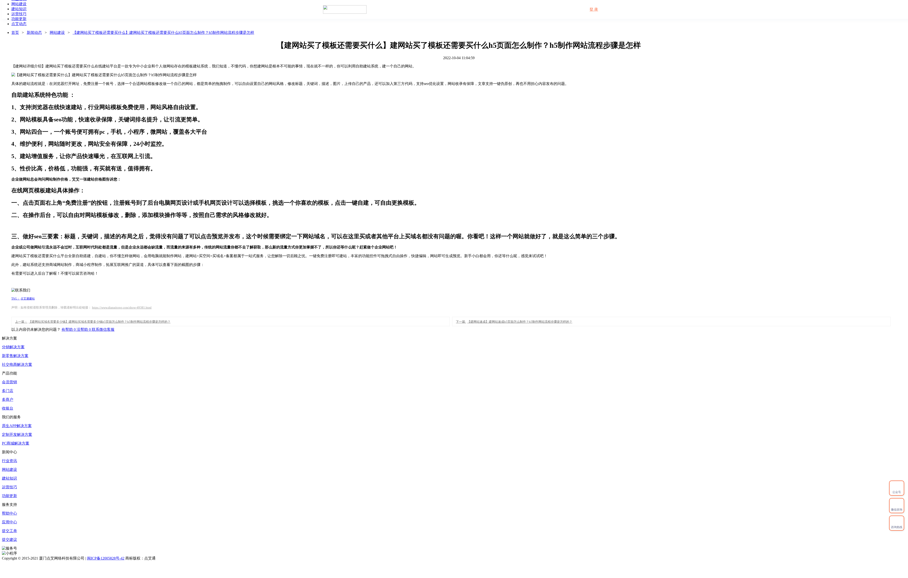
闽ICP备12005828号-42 (105, 558)
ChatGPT (561, 9)
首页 (412, 9)
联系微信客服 (103, 329)
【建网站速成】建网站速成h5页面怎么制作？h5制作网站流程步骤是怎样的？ (514, 321)
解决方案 (485, 9)
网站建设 (57, 33)
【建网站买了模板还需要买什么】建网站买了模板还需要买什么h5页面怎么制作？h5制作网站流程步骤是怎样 (163, 33)
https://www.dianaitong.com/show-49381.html (122, 307)
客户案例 (459, 9)
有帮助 (69, 329)
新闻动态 (510, 9)
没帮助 (84, 329)
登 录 (593, 9)
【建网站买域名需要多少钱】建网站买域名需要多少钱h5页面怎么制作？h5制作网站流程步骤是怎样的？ (92, 321)
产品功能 (433, 9)
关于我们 (536, 9)
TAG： (15, 298)
